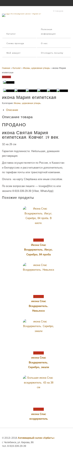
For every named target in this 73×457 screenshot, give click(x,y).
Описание (12, 109)
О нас (44, 43)
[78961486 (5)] (52, 91)
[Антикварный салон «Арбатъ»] (21, 13)
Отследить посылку (52, 53)
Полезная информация (48, 31)
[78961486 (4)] (42, 91)
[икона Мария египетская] (8, 82)
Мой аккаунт (13, 53)
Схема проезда (15, 43)
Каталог (11, 34)
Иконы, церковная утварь (36, 68)
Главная (6, 68)
